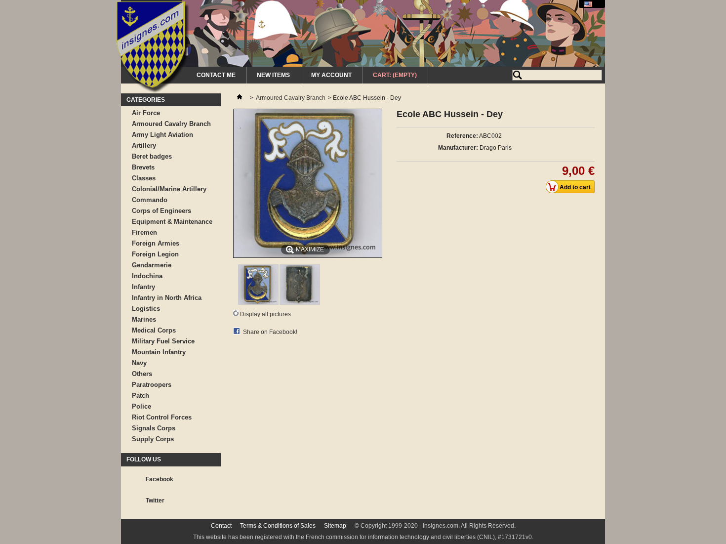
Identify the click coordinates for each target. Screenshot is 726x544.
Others (142, 373)
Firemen (144, 232)
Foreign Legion (155, 254)
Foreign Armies (155, 243)
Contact (221, 525)
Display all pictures (265, 314)
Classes (144, 178)
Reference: (462, 135)
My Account (331, 75)
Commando (149, 200)
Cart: (395, 75)
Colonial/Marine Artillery (169, 189)
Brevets (143, 167)
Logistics (146, 308)
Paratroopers (151, 384)
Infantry (143, 287)
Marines (144, 319)
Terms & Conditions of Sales (278, 525)
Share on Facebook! (270, 332)
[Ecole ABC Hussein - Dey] (258, 302)
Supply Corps (153, 439)
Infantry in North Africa (167, 297)
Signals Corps (153, 428)
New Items (273, 75)
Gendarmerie (151, 265)
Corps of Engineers (161, 210)
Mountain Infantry (159, 352)
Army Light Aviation (162, 134)
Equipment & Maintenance (172, 221)
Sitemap (335, 525)
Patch (140, 395)
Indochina (147, 276)
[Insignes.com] (153, 48)
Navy (139, 363)
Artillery (144, 145)
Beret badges (152, 156)
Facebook (159, 479)
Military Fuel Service (163, 341)
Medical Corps (154, 330)
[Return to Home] (239, 97)
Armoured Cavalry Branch (171, 123)
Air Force (146, 113)
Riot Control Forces (162, 417)
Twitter (155, 500)
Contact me (216, 75)
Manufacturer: (458, 147)
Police (141, 406)
